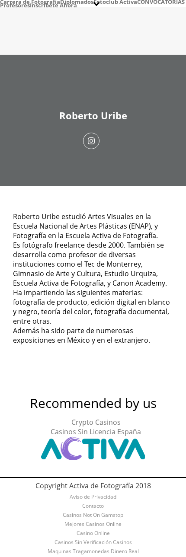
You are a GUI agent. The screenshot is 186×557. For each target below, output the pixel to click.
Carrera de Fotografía (30, 1)
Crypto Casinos (96, 422)
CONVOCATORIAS (161, 1)
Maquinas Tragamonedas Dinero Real (93, 551)
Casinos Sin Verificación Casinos (93, 542)
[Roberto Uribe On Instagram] (91, 141)
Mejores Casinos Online (93, 524)
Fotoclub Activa (115, 1)
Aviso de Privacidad (93, 496)
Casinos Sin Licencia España (96, 431)
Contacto (93, 506)
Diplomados (76, 1)
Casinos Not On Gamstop (93, 515)
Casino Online (93, 533)
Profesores (15, 5)
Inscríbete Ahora (53, 5)
